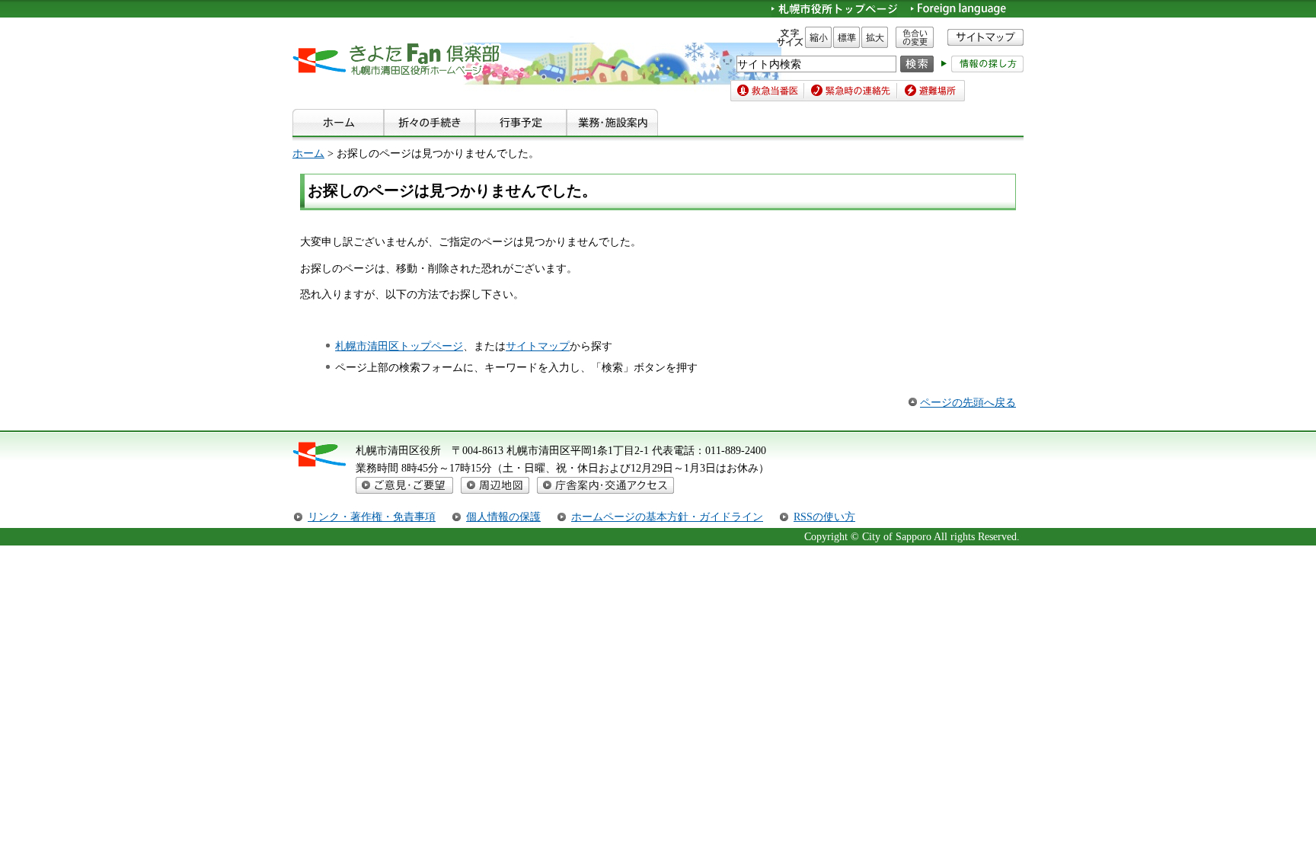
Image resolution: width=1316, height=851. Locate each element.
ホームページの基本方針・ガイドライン (667, 516)
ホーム (308, 153)
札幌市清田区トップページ (399, 346)
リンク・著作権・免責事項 (372, 516)
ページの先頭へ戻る (968, 402)
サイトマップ (538, 346)
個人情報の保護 (503, 516)
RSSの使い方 (824, 516)
